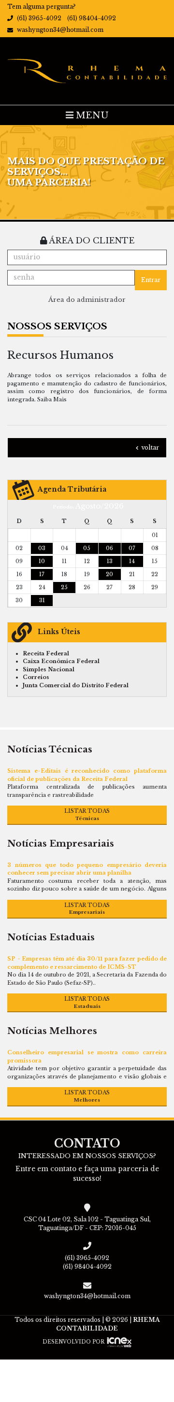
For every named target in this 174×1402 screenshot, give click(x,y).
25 (64, 587)
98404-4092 (91, 18)
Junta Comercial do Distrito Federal (76, 685)
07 (132, 548)
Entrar (150, 279)
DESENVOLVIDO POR (73, 1342)
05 (86, 548)
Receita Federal (46, 653)
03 (41, 548)
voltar (149, 447)
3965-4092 (39, 18)
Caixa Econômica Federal (61, 661)
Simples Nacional (48, 669)
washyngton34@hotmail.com (60, 29)
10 (42, 561)
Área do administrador (87, 299)
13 (110, 561)
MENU (91, 115)
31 (42, 600)
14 (132, 561)
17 (41, 574)
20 (109, 574)
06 (109, 548)
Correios (36, 677)
